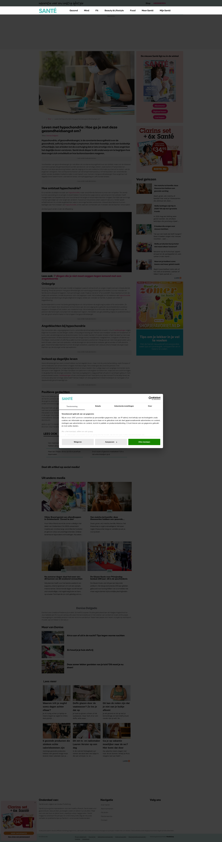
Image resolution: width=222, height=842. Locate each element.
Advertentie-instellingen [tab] (124, 406)
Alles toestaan (144, 442)
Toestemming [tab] (71, 406)
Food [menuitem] (133, 10)
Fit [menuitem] (97, 10)
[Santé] (48, 10)
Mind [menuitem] (86, 10)
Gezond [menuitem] (74, 10)
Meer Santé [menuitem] (147, 10)
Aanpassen (109, 442)
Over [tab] (150, 406)
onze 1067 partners (75, 418)
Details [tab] (98, 406)
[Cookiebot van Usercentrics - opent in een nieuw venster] (150, 398)
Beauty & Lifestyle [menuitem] (114, 10)
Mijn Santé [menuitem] (165, 10)
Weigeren (78, 442)
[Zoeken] (181, 10)
